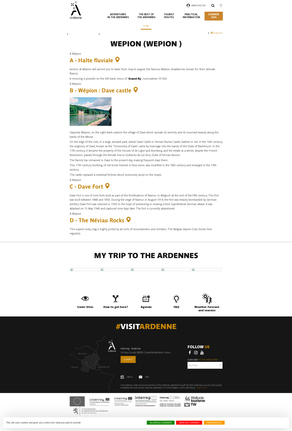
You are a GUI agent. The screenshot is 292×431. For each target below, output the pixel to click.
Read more (201, 387)
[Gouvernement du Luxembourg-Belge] (90, 411)
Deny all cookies (189, 422)
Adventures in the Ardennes (118, 16)
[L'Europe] (77, 401)
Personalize (214, 422)
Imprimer (217, 33)
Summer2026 (213, 16)
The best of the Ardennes (146, 16)
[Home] (75, 10)
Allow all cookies (161, 422)
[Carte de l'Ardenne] (93, 363)
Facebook (190, 352)
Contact (128, 359)
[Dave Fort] (107, 186)
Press (130, 377)
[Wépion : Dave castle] (135, 90)
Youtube (202, 352)
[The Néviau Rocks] (128, 220)
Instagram (196, 352)
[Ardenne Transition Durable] (170, 401)
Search (213, 6)
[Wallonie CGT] (194, 401)
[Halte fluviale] (117, 60)
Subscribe (203, 360)
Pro (147, 377)
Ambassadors (198, 5)
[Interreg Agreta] (99, 401)
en (221, 5)
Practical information (191, 16)
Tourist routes (169, 16)
